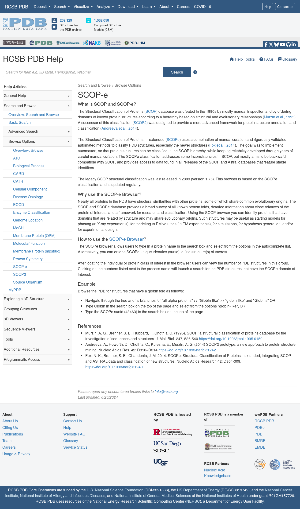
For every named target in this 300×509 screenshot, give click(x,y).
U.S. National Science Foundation (115, 490)
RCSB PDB (16, 6)
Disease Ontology (28, 196)
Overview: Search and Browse (33, 114)
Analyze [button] (104, 6)
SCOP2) (141, 122)
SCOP (151, 111)
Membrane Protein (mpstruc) (36, 251)
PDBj (259, 434)
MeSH (18, 227)
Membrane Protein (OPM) (34, 235)
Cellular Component (30, 189)
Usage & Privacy (16, 453)
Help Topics (245, 59)
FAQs (269, 59)
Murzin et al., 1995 (279, 117)
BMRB (260, 440)
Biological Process (28, 165)
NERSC (193, 501)
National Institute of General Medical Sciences (152, 495)
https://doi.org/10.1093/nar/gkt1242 (187, 350)
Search (177, 72)
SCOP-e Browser (126, 239)
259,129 (66, 20)
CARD (18, 173)
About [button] (164, 6)
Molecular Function (29, 243)
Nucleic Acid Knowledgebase (217, 472)
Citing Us (10, 427)
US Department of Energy (198, 490)
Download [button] (127, 6)
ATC (16, 158)
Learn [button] (147, 6)
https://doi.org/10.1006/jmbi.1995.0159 (230, 338)
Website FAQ (74, 434)
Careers (183, 6)
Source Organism (27, 282)
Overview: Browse (28, 150)
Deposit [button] (41, 6)
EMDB (260, 447)
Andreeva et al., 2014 (119, 128)
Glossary (289, 59)
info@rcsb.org (166, 391)
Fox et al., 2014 (222, 145)
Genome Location (28, 220)
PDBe (260, 427)
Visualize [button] (82, 6)
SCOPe (173, 139)
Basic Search (19, 122)
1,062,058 (101, 20)
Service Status (75, 447)
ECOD (18, 204)
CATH (18, 181)
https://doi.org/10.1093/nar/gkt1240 (114, 366)
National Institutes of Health (225, 495)
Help (267, 6)
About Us (10, 421)
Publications (12, 434)
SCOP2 (19, 274)
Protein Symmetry (28, 258)
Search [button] (60, 6)
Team (6, 440)
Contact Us (72, 421)
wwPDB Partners (269, 414)
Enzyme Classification (31, 212)
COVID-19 (202, 6)
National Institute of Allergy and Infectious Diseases (62, 495)
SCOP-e (20, 266)
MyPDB (14, 289)
